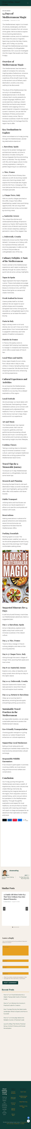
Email (5, 967)
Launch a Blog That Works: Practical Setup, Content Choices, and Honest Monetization (14, 1026)
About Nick (13, 1115)
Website (5, 973)
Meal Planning (23, 1101)
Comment (6, 947)
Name (5, 961)
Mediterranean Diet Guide (23, 1097)
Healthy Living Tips (23, 1106)
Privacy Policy (23, 1122)
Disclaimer (16, 1123)
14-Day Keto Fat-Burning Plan (24, 877)
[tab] (12, 927)
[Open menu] (27, 3)
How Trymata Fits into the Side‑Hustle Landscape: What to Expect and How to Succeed (15, 1011)
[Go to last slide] (4, 909)
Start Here (23, 1092)
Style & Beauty (13, 1109)
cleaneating (6, 20)
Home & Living (13, 1103)
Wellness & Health (13, 1098)
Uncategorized (6, 10)
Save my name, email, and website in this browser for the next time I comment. (15, 977)
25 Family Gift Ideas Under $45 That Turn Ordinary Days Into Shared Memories (15, 896)
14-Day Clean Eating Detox (8, 877)
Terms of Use (10, 1123)
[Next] (27, 909)
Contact (22, 1123)
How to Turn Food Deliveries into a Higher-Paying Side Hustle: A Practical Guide (15, 997)
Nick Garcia (8, 901)
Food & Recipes (13, 1092)
